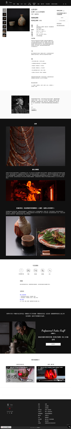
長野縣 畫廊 (34, 4)
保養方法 (47, 415)
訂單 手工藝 (29, 4)
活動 (38, 4)
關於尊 (42, 4)
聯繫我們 (47, 417)
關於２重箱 (22, 299)
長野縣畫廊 (40, 413)
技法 (25, 4)
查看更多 (53, 344)
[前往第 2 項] (4, 14)
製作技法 (40, 409)
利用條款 (47, 407)
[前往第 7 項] (4, 35)
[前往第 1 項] (4, 10)
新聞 (46, 404)
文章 (39, 417)
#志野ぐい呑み (45, 85)
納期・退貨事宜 (48, 409)
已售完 (62, 17)
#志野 (42, 85)
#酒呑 (36, 86)
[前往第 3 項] (4, 18)
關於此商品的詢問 (34, 82)
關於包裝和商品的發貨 (61, 25)
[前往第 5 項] (4, 27)
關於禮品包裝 (59, 23)
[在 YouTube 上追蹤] (11, 413)
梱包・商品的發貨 (48, 411)
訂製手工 (40, 411)
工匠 (22, 4)
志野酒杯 (34, 9)
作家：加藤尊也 (35, 14)
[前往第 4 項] (4, 22)
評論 (39, 421)
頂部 (14, 4)
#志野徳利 (51, 85)
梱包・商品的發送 (23, 294)
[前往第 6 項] (4, 31)
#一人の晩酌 (33, 85)
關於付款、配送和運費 (49, 419)
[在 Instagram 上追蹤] (9, 413)
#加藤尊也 (38, 85)
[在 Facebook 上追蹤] (7, 413)
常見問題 (48, 4)
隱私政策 (47, 421)
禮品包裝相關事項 (48, 413)
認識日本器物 (54, 4)
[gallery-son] (6, 2)
